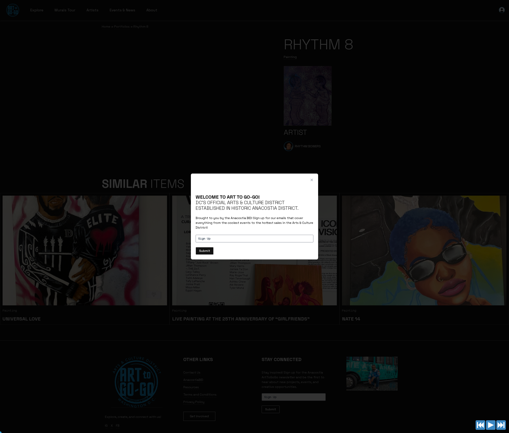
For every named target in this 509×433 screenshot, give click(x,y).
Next (501, 425)
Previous (480, 425)
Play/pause (490, 425)
